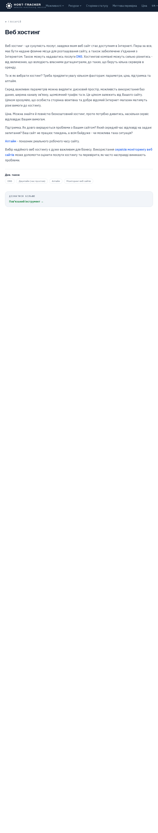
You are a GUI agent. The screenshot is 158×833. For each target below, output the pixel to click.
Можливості (53, 5)
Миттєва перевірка (125, 5)
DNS (79, 56)
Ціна (144, 5)
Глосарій (14, 21)
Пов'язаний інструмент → (26, 201)
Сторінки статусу (97, 5)
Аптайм (10, 141)
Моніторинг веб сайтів (78, 181)
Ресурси (74, 5)
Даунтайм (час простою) (32, 181)
